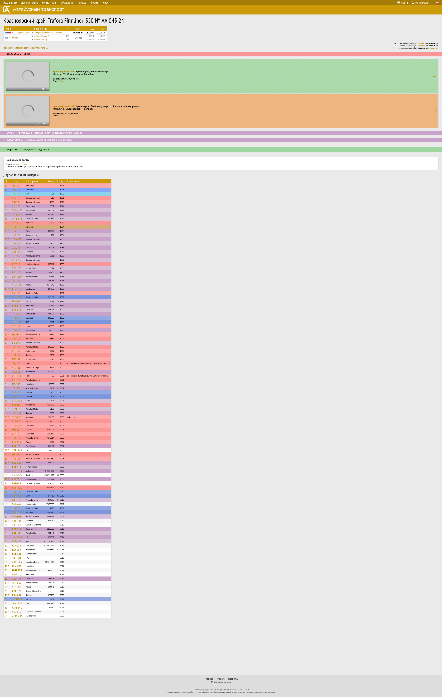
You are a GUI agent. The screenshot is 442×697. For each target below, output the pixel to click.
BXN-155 (17, 512)
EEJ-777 (16, 256)
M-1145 (16, 189)
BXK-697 (16, 595)
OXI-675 (16, 429)
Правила (233, 679)
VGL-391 (16, 322)
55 (6, 185)
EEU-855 (17, 272)
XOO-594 (17, 425)
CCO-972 (17, 351)
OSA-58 (16, 198)
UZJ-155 (16, 483)
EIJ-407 (16, 347)
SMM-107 (17, 574)
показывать (433, 48)
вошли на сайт (19, 164)
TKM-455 (17, 210)
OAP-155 (17, 202)
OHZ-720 (17, 400)
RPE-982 (16, 305)
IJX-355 (16, 508)
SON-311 (17, 487)
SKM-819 (17, 409)
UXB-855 (17, 251)
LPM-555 (17, 603)
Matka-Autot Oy (40, 39)
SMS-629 (17, 471)
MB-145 (16, 185)
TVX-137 (17, 231)
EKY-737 (16, 491)
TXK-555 (17, 243)
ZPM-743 (17, 616)
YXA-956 (17, 496)
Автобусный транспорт (38, 9)
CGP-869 (16, 462)
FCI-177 (16, 280)
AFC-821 (16, 285)
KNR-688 (16, 553)
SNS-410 (17, 558)
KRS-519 (17, 520)
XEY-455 (16, 442)
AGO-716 (17, 318)
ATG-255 (17, 367)
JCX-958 (16, 359)
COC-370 (16, 591)
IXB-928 (16, 454)
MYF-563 (17, 363)
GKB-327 (17, 533)
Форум (221, 679)
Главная (209, 679)
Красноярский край (20, 33)
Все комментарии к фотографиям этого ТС (26, 48)
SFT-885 (16, 309)
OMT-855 (17, 214)
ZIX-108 (16, 371)
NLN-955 (17, 587)
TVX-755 (17, 235)
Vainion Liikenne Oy (42, 36)
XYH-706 (17, 380)
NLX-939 (16, 549)
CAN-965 (17, 293)
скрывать (421, 43)
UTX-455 (17, 247)
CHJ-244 (16, 467)
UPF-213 (17, 355)
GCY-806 (16, 330)
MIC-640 (16, 334)
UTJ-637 (16, 239)
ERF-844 (16, 421)
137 (7, 231)
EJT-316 (16, 264)
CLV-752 (16, 479)
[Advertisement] (221, 648)
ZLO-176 (17, 578)
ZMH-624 (17, 475)
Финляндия (13, 38)
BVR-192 (16, 541)
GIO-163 (16, 405)
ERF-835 (16, 417)
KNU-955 (17, 458)
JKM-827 (16, 566)
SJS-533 (16, 222)
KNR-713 (17, 438)
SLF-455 (16, 392)
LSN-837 (16, 582)
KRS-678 (17, 413)
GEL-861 (16, 376)
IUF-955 (16, 388)
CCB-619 (17, 326)
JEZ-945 (16, 384)
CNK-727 (17, 500)
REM (61, 81)
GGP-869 (17, 450)
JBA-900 (16, 301)
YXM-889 (17, 599)
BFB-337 (16, 289)
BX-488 (16, 193)
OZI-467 (16, 504)
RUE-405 (17, 524)
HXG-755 (17, 446)
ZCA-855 (17, 268)
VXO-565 (17, 562)
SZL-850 (16, 611)
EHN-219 (17, 276)
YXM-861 (17, 607)
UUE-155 (17, 227)
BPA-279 (16, 529)
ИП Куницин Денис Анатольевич (48, 33)
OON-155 (17, 260)
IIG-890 (16, 342)
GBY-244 (17, 338)
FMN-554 (17, 570)
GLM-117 (17, 433)
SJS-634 (16, 297)
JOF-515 (16, 545)
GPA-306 (16, 516)
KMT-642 (17, 537)
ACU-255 (17, 206)
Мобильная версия (221, 682)
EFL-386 (16, 313)
